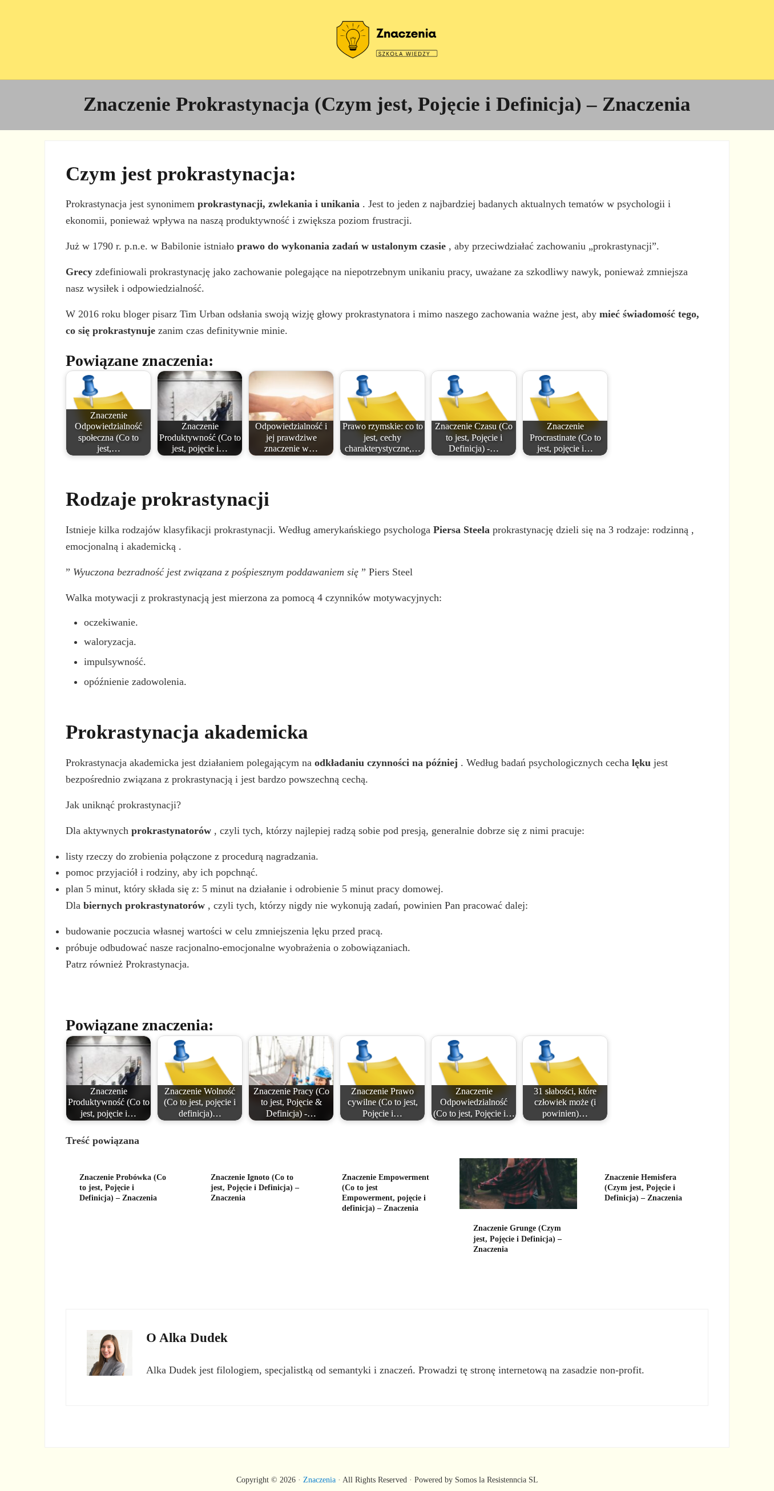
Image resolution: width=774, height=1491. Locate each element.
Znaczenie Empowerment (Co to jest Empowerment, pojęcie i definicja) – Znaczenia (385, 1192)
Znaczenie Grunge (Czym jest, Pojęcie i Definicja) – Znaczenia (517, 1238)
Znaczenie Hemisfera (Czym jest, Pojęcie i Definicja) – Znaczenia (643, 1187)
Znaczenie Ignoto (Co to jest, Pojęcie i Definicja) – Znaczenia (255, 1187)
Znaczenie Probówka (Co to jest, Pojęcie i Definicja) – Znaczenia (122, 1187)
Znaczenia (319, 1479)
